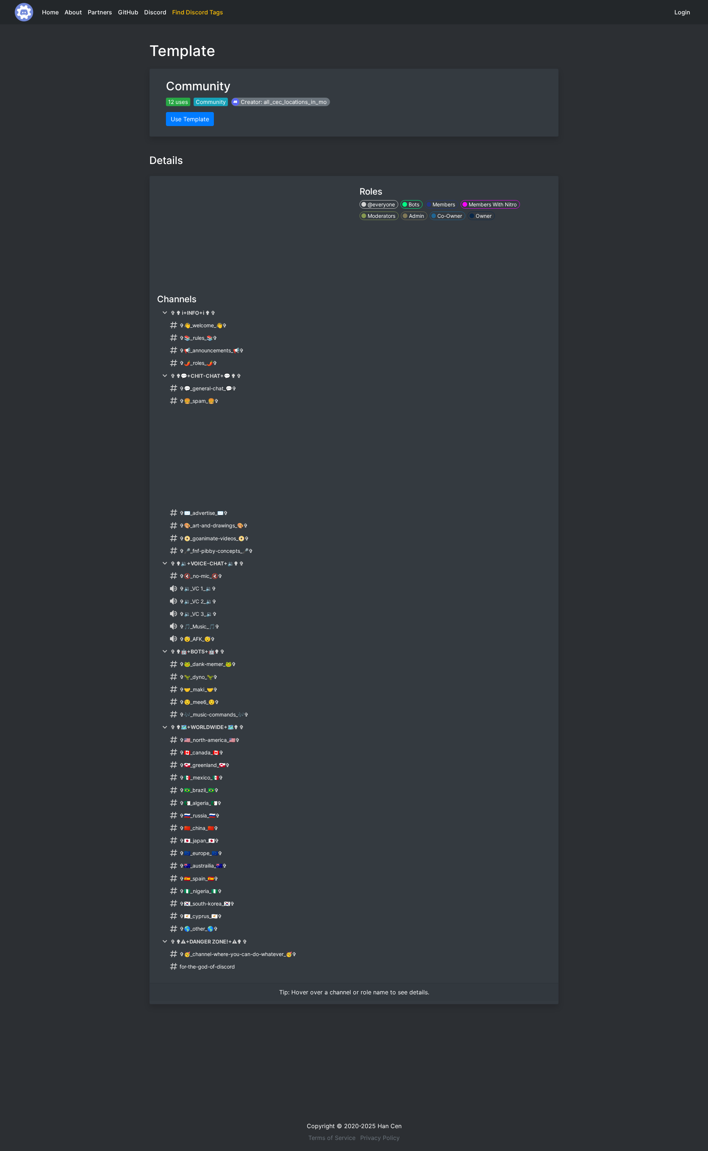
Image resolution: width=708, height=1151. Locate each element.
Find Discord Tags (197, 12)
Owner (483, 216)
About (73, 12)
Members (443, 204)
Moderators (380, 216)
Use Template (190, 119)
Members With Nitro (492, 204)
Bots (413, 204)
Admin (415, 216)
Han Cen (390, 1126)
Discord (155, 12)
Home (50, 12)
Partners (100, 12)
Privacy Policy (380, 1137)
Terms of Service (331, 1137)
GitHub (128, 12)
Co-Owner (449, 216)
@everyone (380, 204)
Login (682, 12)
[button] (280, 102)
